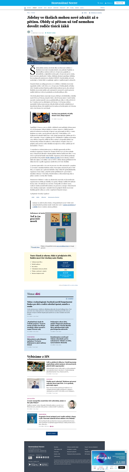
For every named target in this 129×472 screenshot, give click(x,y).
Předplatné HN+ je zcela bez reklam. (70, 285)
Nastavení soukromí (71, 451)
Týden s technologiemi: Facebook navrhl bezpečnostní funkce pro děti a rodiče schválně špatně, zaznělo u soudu (49, 304)
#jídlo (37, 197)
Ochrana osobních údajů (72, 447)
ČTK (32, 31)
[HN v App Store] (43, 464)
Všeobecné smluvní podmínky (74, 454)
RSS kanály (87, 454)
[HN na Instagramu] (41, 457)
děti (37, 294)
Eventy (86, 449)
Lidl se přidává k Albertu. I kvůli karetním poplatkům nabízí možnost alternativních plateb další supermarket (61, 364)
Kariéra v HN (57, 454)
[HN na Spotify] (46, 457)
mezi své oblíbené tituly (63, 246)
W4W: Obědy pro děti (53, 157)
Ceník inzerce (57, 456)
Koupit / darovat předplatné (91, 447)
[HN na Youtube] (48, 457)
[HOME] (25, 8)
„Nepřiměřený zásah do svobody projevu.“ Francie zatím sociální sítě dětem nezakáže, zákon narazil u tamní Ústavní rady (36, 325)
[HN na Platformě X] (37, 457)
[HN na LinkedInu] (43, 457)
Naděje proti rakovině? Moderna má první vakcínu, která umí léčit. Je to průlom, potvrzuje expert (61, 383)
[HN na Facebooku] (39, 457)
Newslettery (87, 451)
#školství (43, 197)
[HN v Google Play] (33, 464)
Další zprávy (52, 433)
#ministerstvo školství (53, 197)
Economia (56, 451)
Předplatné (119, 3)
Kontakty (56, 447)
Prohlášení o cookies (71, 449)
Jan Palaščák (31, 398)
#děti (33, 197)
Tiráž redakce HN (58, 449)
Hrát (55, 224)
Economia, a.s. (38, 449)
